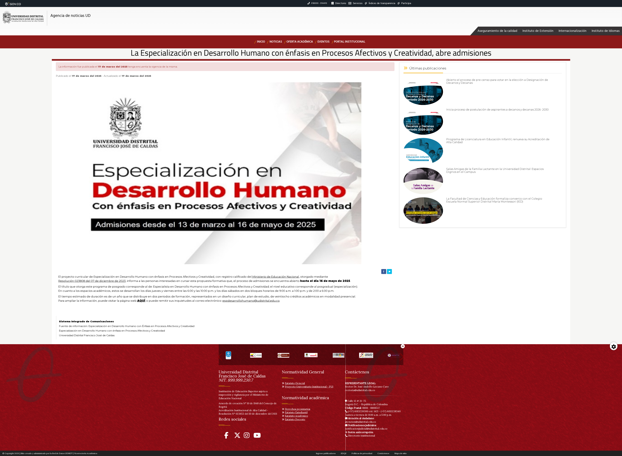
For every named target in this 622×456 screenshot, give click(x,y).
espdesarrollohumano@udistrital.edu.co (251, 300)
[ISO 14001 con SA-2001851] (228, 356)
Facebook (383, 271)
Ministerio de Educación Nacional (275, 276)
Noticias (276, 41)
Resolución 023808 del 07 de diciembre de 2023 (92, 281)
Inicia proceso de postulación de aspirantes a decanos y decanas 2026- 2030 (497, 109)
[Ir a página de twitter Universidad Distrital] (237, 436)
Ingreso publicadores (326, 453)
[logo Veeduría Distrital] (366, 356)
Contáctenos (383, 453)
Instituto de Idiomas (606, 31)
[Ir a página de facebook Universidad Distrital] (226, 436)
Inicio (261, 41)
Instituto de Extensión (537, 31)
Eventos (323, 41)
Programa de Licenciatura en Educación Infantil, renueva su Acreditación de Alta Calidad (497, 141)
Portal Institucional (349, 41)
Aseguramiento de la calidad (497, 31)
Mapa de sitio (400, 453)
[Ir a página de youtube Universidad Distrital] (257, 436)
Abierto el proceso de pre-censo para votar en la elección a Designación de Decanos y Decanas (497, 81)
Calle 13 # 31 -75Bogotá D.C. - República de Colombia (366, 402)
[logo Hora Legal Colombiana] (256, 356)
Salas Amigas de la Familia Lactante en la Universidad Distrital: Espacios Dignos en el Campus (495, 170)
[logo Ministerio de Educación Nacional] (283, 356)
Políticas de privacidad (361, 453)
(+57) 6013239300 (358, 411)
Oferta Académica (300, 41)
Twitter (389, 271)
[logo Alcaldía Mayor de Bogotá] (311, 356)
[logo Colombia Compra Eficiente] (338, 356)
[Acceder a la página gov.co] (13, 2)
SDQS (343, 453)
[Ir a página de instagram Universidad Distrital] (247, 436)
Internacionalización (572, 31)
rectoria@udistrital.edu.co (360, 390)
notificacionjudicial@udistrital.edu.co (366, 427)
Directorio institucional (361, 435)
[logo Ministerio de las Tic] (394, 356)
